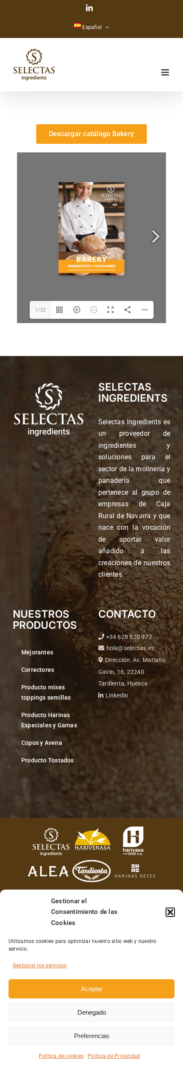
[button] (170, 912)
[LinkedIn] (89, 7)
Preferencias (91, 1035)
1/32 (40, 310)
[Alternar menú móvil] (165, 72)
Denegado (91, 1012)
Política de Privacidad (114, 1056)
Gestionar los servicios (40, 966)
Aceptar (92, 988)
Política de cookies (61, 1056)
